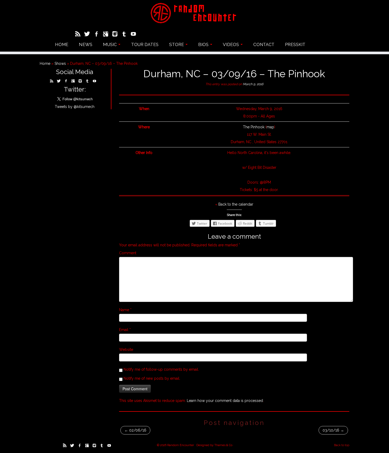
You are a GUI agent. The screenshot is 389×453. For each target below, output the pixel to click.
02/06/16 (135, 430)
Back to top (341, 445)
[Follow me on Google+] (107, 34)
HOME (61, 44)
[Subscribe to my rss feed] (79, 34)
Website (126, 349)
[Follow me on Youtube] (135, 34)
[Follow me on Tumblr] (125, 34)
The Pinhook (253, 127)
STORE (177, 44)
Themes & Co (223, 445)
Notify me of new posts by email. (152, 378)
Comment (127, 253)
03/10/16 (333, 430)
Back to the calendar (235, 204)
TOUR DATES (145, 44)
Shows (60, 63)
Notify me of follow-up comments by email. (161, 369)
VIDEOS (231, 44)
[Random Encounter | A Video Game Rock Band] (194, 13)
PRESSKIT (295, 44)
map (270, 127)
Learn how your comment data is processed (225, 400)
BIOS (204, 44)
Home (45, 63)
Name (125, 310)
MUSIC (110, 44)
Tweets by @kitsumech (74, 107)
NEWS (85, 44)
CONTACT (263, 44)
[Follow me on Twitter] (88, 34)
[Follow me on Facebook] (98, 34)
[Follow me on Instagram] (116, 34)
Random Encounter (180, 445)
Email (125, 330)
